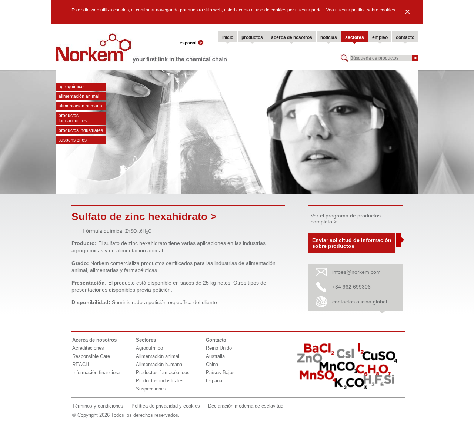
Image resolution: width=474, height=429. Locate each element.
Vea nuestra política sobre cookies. (361, 10)
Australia (215, 356)
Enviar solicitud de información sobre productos (351, 243)
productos (252, 37)
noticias (328, 37)
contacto (405, 37)
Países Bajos (220, 372)
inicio (227, 37)
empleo (380, 37)
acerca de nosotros (291, 37)
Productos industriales (81, 130)
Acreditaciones (88, 348)
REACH (80, 364)
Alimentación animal (79, 96)
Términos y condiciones (97, 406)
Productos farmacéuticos (73, 118)
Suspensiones (73, 140)
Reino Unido (219, 348)
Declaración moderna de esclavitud (245, 406)
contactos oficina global (359, 302)
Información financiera (96, 372)
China (212, 364)
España (214, 380)
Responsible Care (91, 356)
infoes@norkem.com (356, 272)
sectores (354, 37)
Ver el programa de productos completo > (346, 219)
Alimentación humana (80, 106)
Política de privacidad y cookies (165, 406)
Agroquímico (71, 86)
